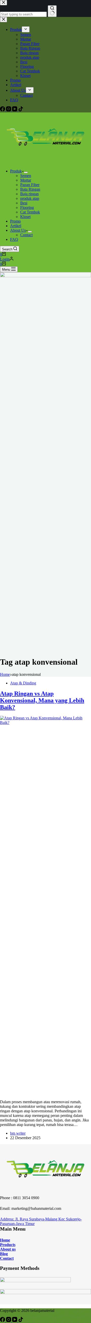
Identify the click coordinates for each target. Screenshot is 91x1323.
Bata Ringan (30, 189)
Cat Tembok (30, 212)
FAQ (14, 239)
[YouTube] (15, 1320)
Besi (23, 203)
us (13, 1249)
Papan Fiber (29, 185)
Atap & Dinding (23, 683)
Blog (4, 1254)
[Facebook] (3, 1320)
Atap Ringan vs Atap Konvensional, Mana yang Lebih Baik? (42, 700)
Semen (25, 175)
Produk (16, 171)
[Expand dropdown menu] (26, 172)
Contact (26, 235)
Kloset (25, 216)
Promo (15, 221)
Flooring (27, 207)
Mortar (25, 180)
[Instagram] (9, 1320)
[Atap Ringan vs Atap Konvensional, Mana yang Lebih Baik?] (45, 722)
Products (7, 1244)
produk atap (29, 198)
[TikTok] (20, 1320)
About (5, 1249)
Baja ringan (29, 194)
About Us (18, 230)
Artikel (15, 226)
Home (5, 1240)
